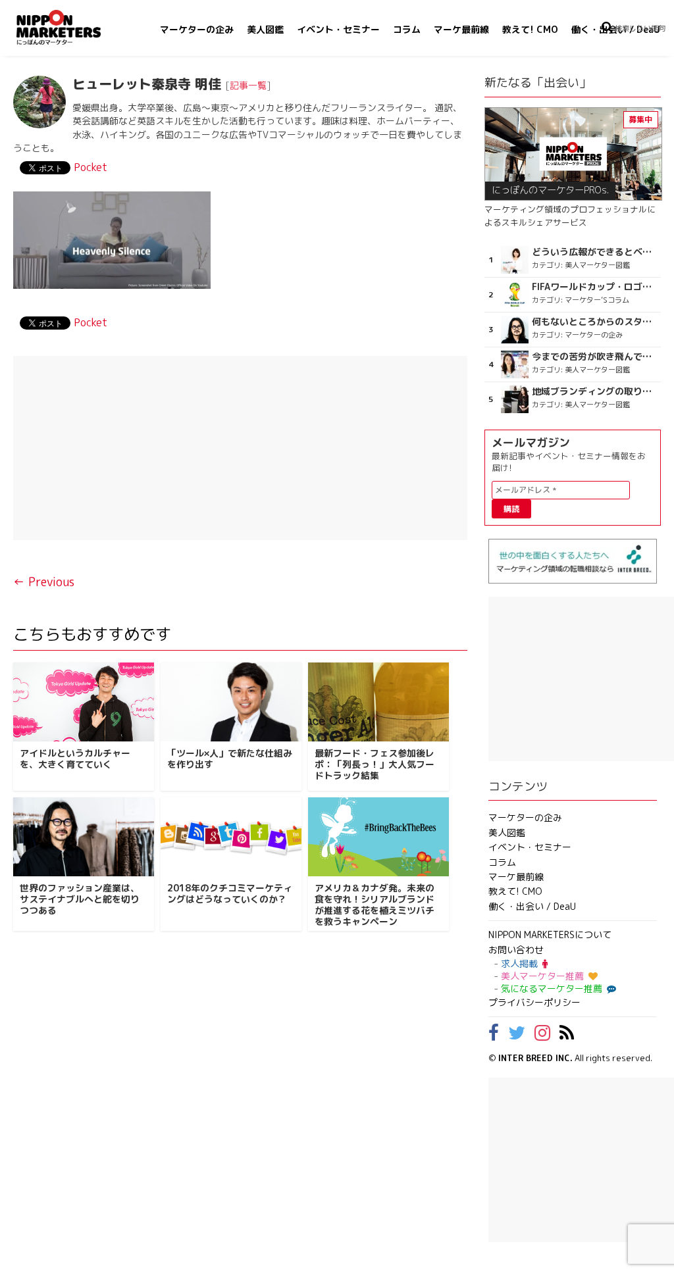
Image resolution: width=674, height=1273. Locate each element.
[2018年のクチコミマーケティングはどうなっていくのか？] (231, 836)
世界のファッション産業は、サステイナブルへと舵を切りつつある (80, 899)
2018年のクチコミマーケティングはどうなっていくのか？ (229, 893)
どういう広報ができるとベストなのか (595, 252)
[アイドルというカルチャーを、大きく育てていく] (83, 701)
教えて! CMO (530, 29)
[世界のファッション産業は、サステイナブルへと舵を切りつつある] (83, 836)
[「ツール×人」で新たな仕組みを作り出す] (231, 701)
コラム (407, 29)
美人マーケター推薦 (542, 976)
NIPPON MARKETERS (71, 27)
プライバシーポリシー (534, 1002)
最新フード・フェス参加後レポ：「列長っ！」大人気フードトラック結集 (374, 764)
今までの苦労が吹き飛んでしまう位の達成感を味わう (595, 356)
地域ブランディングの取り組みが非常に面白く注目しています (595, 391)
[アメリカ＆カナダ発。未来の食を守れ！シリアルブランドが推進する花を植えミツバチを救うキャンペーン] (378, 836)
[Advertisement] (240, 448)
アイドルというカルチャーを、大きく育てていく (75, 758)
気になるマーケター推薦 (551, 988)
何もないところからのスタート (595, 321)
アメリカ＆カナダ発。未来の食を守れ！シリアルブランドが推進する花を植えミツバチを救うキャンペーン (374, 904)
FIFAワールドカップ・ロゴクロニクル (595, 286)
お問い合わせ (516, 949)
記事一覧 (248, 85)
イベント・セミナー (338, 29)
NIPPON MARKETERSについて (549, 934)
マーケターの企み (197, 29)
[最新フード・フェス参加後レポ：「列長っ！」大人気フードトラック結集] (378, 701)
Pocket (90, 167)
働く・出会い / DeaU (532, 906)
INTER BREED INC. (535, 1058)
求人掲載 (519, 963)
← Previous (43, 582)
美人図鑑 (265, 29)
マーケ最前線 (461, 29)
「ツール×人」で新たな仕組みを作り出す (229, 758)
